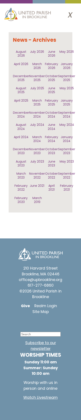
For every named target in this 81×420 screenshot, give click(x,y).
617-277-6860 (41, 285)
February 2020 (21, 200)
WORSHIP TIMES (40, 354)
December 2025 (21, 78)
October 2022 (51, 175)
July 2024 (37, 125)
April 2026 (21, 64)
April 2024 (21, 137)
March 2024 (37, 139)
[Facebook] (37, 322)
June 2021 (37, 186)
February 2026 (51, 66)
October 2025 (51, 78)
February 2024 (51, 139)
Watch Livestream (40, 397)
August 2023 (21, 163)
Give (25, 305)
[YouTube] (24, 322)
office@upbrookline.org (40, 279)
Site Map (40, 311)
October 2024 (51, 114)
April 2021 (51, 188)
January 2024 (67, 139)
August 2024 (21, 127)
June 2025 (51, 90)
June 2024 (51, 127)
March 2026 (37, 66)
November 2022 (37, 175)
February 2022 (21, 188)
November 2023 (37, 151)
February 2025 (51, 102)
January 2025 (67, 102)
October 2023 (51, 151)
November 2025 (37, 78)
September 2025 (66, 78)
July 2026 (37, 52)
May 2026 (66, 52)
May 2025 (67, 88)
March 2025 (37, 102)
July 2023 (37, 161)
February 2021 (66, 188)
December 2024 (21, 114)
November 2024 (37, 114)
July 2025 (37, 88)
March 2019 (37, 200)
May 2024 (66, 125)
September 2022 (66, 175)
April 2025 (21, 100)
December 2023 (21, 151)
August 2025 (21, 90)
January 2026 (67, 66)
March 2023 (21, 175)
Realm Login (45, 305)
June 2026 (51, 54)
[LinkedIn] (50, 322)
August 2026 (21, 54)
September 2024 (66, 114)
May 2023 (67, 161)
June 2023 (51, 163)
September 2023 (66, 151)
